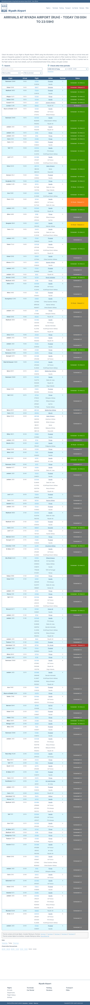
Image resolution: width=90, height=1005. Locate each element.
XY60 (36, 133)
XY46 (36, 310)
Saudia (50, 99)
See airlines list (45, 936)
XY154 (37, 654)
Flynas (50, 96)
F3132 (36, 473)
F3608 (37, 142)
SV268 (37, 892)
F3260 (37, 540)
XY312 (36, 717)
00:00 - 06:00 (6, 949)
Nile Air (50, 413)
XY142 (36, 829)
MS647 (37, 527)
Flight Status (11, 995)
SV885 (37, 298)
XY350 (37, 181)
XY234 (37, 537)
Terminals (55, 8)
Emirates (50, 87)
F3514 (36, 886)
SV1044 (36, 479)
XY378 (37, 353)
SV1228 (36, 823)
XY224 (37, 334)
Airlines (9, 997)
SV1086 (36, 672)
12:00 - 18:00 (24, 949)
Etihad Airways (50, 558)
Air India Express (50, 781)
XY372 (37, 760)
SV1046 (36, 618)
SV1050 (36, 895)
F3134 (36, 506)
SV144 (37, 199)
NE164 (37, 500)
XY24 (36, 615)
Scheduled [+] (77, 217)
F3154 (36, 648)
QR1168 (36, 416)
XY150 (37, 530)
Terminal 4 (65, 934)
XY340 (37, 576)
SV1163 (36, 377)
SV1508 (36, 283)
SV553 (37, 856)
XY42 (36, 136)
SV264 (37, 467)
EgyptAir (50, 527)
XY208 (37, 449)
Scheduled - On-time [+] (77, 83)
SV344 (37, 99)
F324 (36, 726)
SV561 (37, 579)
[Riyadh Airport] (4, 8)
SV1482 (36, 880)
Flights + (48, 8)
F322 (36, 452)
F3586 (37, 434)
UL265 (37, 546)
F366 (36, 772)
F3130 (36, 268)
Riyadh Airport (17, 11)
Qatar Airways (50, 166)
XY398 (37, 720)
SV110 (36, 184)
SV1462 (36, 320)
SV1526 (36, 244)
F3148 (36, 344)
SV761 (36, 458)
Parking (61, 8)
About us (36, 1003)
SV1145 (36, 117)
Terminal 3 (57, 934)
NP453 (37, 413)
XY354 (37, 503)
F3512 (36, 711)
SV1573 (36, 914)
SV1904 (36, 814)
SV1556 (36, 753)
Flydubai (50, 389)
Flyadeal (50, 81)
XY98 (36, 832)
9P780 (37, 645)
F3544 (37, 175)
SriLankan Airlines (50, 546)
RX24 (36, 639)
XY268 (37, 139)
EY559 (37, 558)
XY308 (37, 594)
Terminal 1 (43, 934)
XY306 (37, 838)
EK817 (36, 87)
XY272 (36, 778)
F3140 (36, 787)
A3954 (37, 262)
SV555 (37, 256)
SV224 (37, 723)
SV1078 (36, 127)
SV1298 (36, 356)
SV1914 (36, 148)
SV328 (37, 108)
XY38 (36, 657)
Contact (31, 1003)
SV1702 (36, 549)
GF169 (37, 705)
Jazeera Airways (50, 102)
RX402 (37, 105)
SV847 (37, 223)
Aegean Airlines (50, 262)
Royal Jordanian (50, 277)
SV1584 (36, 696)
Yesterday (5, 943)
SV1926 (36, 362)
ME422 (37, 371)
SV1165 (36, 660)
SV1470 (36, 512)
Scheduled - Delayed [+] (77, 87)
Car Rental (75, 8)
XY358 (37, 835)
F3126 (36, 238)
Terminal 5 (72, 934)
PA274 (36, 796)
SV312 (36, 874)
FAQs (87, 8)
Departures (11, 992)
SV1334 (36, 597)
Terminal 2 (50, 934)
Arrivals (9, 990)
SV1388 (36, 157)
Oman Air (50, 609)
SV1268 (36, 844)
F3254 (37, 494)
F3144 (36, 926)
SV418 (37, 229)
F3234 (37, 90)
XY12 (36, 591)
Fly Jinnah (50, 645)
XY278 (37, 693)
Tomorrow (16, 943)
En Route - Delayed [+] (77, 202)
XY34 (36, 440)
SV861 (37, 443)
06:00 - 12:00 (15, 949)
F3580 (37, 642)
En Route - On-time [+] (77, 187)
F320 (36, 292)
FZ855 (37, 389)
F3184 (36, 81)
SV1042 (36, 337)
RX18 (36, 274)
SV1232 (36, 193)
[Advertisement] (45, 39)
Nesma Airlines (50, 500)
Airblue (50, 796)
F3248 (37, 687)
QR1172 (36, 166)
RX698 (37, 910)
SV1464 (36, 802)
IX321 (36, 781)
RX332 (37, 793)
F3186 (36, 733)
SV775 (37, 766)
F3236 (37, 521)
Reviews (81, 8)
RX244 (37, 316)
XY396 (37, 350)
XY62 (36, 868)
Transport (68, 8)
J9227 (36, 102)
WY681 (37, 609)
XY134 (37, 395)
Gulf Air (50, 705)
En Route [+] (77, 105)
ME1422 (36, 410)
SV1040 (36, 208)
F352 (36, 763)
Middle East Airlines (50, 371)
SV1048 (36, 738)
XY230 (37, 96)
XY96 (36, 280)
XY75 (36, 464)
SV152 (36, 799)
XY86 (36, 214)
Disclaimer (25, 1003)
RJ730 (37, 277)
